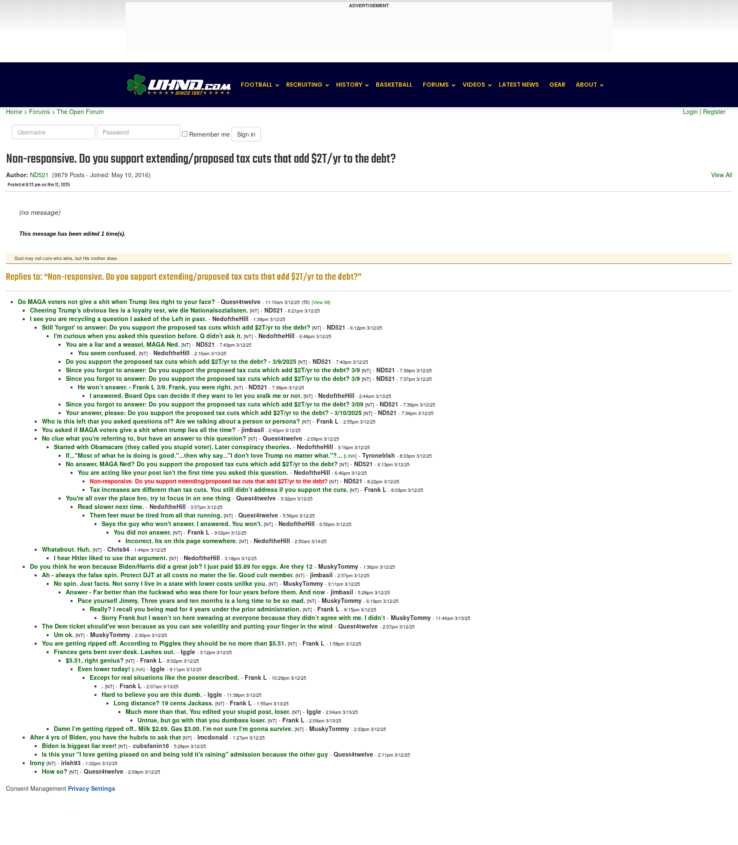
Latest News (519, 84)
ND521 (39, 174)
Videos (474, 84)
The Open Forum (80, 111)
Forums (436, 84)
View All (721, 174)
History (349, 84)
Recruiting (304, 84)
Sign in (246, 134)
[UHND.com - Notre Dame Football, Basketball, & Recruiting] (178, 85)
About (586, 84)
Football (256, 84)
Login (690, 111)
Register (714, 111)
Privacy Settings (91, 788)
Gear (557, 84)
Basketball (394, 84)
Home (14, 111)
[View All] (321, 302)
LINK (350, 456)
